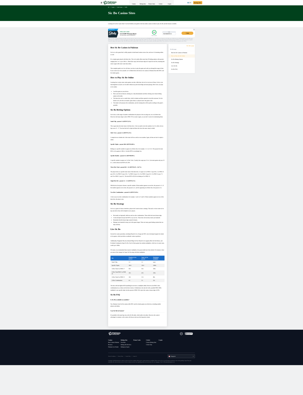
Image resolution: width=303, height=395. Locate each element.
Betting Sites (124, 364)
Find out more (154, 35)
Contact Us (138, 384)
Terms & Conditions (112, 384)
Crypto (161, 364)
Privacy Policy (122, 384)
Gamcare (178, 390)
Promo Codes (137, 364)
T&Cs (182, 41)
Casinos (110, 364)
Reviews (110, 371)
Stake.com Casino (125, 31)
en (189, 2)
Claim (187, 33)
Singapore (174, 385)
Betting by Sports (126, 373)
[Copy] (174, 34)
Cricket (148, 364)
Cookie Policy (130, 384)
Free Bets (123, 366)
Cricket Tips (149, 371)
